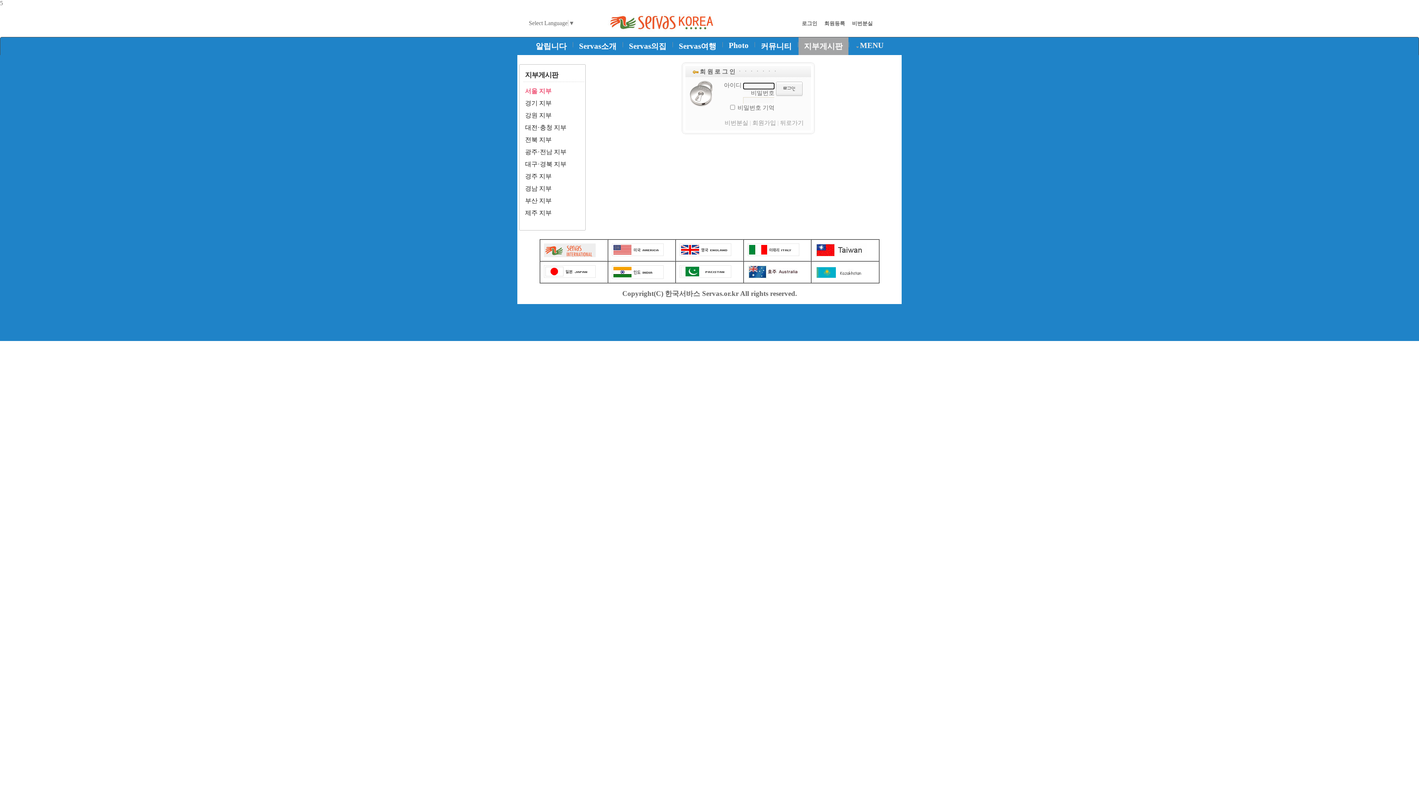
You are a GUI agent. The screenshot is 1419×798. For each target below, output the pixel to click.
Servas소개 (598, 46)
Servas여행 (698, 46)
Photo (739, 45)
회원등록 (834, 23)
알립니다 (551, 46)
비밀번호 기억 (756, 108)
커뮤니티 (776, 46)
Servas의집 (648, 46)
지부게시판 (823, 46)
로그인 (809, 23)
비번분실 (862, 23)
